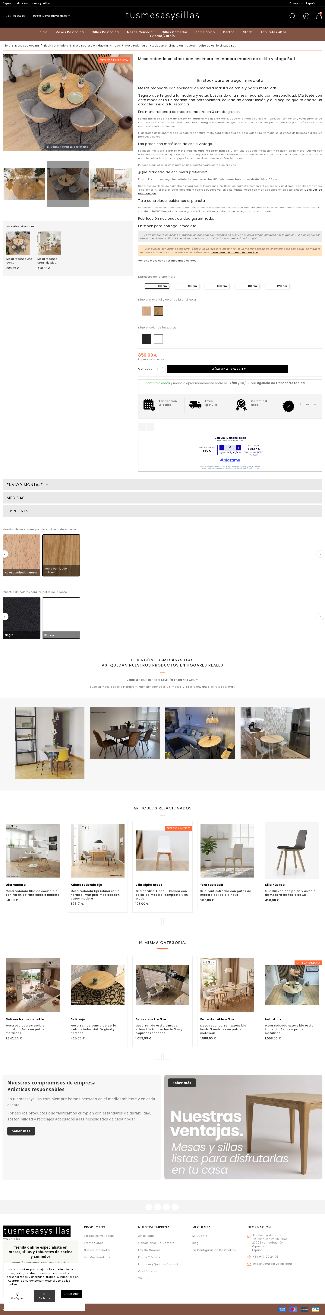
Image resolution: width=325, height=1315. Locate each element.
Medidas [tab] (16, 497)
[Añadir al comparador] (33, 862)
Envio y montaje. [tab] (25, 484)
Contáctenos (148, 1271)
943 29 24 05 (15, 16)
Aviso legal (146, 1236)
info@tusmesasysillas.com (272, 1264)
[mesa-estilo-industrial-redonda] (24, 184)
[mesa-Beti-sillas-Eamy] (111, 184)
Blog (195, 1243)
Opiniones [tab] (18, 511)
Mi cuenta (201, 1227)
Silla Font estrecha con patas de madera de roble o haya (225, 893)
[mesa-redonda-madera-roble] (68, 184)
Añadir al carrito (229, 369)
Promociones (93, 1243)
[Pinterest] (150, 427)
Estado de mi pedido (99, 1236)
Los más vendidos (97, 1257)
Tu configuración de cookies (214, 1250)
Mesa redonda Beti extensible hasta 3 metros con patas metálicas (223, 1029)
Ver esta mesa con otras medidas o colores (167, 260)
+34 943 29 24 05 (266, 1257)
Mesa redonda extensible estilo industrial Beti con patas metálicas (289, 1029)
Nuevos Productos (97, 1250)
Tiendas (144, 1278)
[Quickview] (41, 861)
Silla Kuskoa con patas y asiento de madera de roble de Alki (290, 893)
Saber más (21, 1131)
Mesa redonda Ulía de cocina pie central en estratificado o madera (32, 893)
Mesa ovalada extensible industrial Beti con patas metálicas (25, 1029)
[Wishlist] (58, 826)
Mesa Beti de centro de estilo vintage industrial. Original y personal (93, 1029)
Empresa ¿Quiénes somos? (158, 1264)
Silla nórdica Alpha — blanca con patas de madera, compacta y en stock (161, 894)
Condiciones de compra (156, 1243)
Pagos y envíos (149, 1257)
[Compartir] (142, 427)
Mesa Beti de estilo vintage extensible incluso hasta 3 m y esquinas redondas (158, 1029)
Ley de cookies (149, 1250)
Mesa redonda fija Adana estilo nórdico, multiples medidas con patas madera (95, 894)
